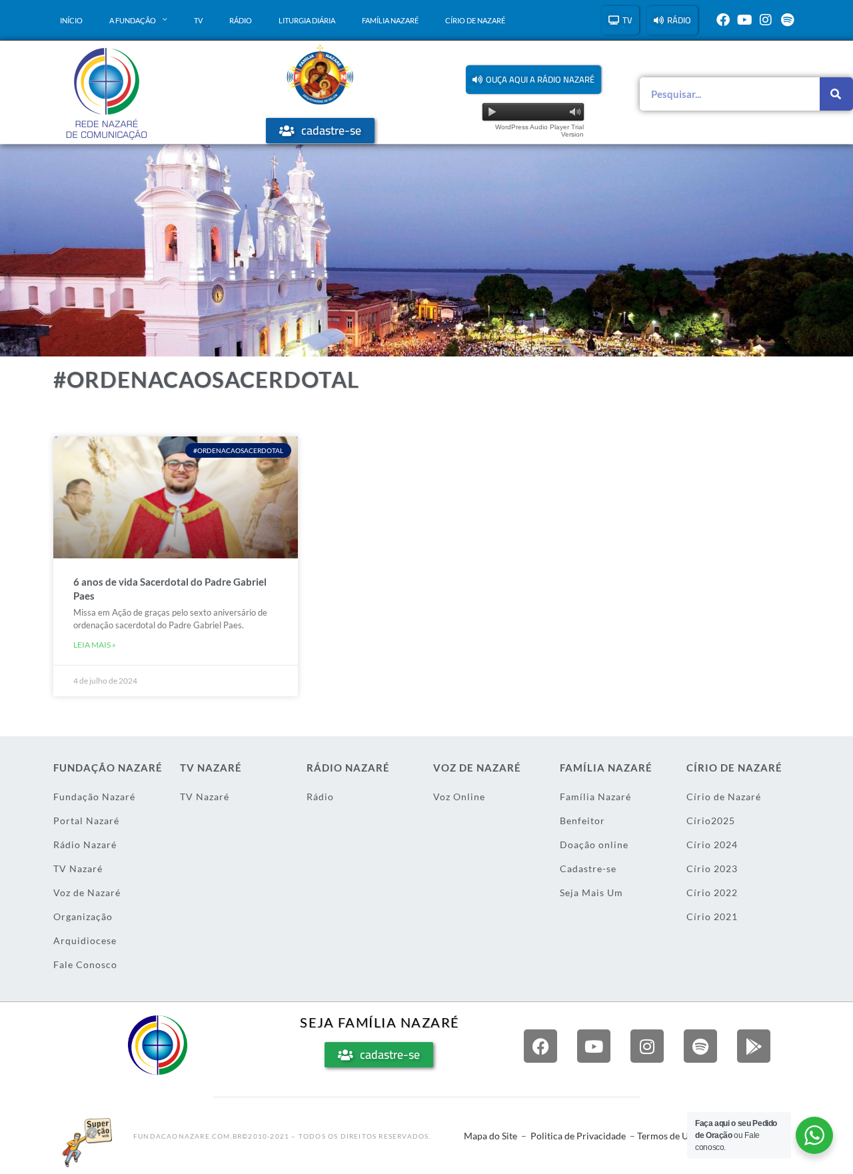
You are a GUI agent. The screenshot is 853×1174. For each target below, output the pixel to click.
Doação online (594, 844)
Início (71, 20)
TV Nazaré (78, 868)
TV (198, 20)
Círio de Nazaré (475, 20)
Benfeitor (582, 820)
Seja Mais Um (591, 892)
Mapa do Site (490, 1135)
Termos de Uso (667, 1135)
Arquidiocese (85, 940)
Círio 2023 (712, 868)
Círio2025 (710, 820)
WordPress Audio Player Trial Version (539, 130)
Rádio (240, 20)
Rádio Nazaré (85, 844)
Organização (83, 916)
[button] (533, 79)
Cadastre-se (588, 868)
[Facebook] (723, 20)
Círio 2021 (712, 916)
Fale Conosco (85, 964)
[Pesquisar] (836, 94)
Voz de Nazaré (87, 892)
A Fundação (132, 20)
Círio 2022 (712, 892)
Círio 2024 (712, 844)
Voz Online (459, 796)
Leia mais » (94, 645)
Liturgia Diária (307, 20)
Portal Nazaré (86, 820)
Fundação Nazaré (94, 796)
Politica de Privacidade (578, 1135)
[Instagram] (765, 20)
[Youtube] (744, 20)
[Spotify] (787, 20)
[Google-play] (753, 1046)
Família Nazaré (390, 20)
